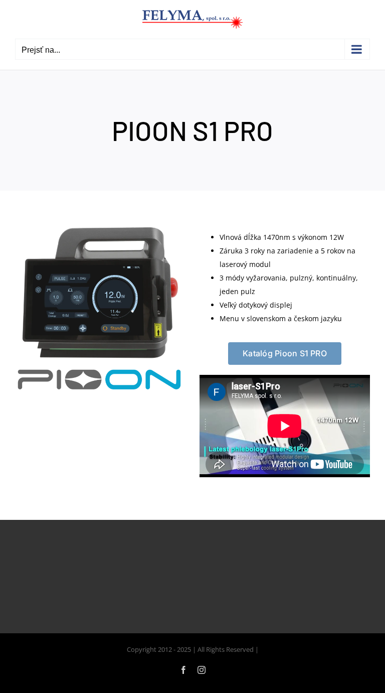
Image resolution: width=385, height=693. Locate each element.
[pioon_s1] (100, 226)
